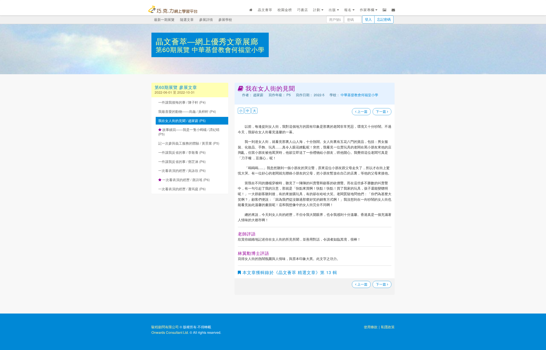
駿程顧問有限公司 (165, 326)
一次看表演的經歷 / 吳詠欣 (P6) (182, 170)
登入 (368, 19)
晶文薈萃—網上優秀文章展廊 (207, 41)
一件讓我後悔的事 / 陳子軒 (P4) (182, 102)
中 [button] (247, 110)
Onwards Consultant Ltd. (170, 332)
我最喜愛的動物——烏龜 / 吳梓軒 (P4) (187, 111)
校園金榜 (284, 9)
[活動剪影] (384, 10)
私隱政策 (388, 326)
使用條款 (371, 326)
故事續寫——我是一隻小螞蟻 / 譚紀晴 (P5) (188, 132)
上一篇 (361, 111)
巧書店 (302, 9)
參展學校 (225, 19)
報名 (348, 9)
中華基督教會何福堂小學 (228, 49)
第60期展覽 (174, 49)
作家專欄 (367, 9)
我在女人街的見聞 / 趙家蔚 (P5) (182, 120)
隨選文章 (187, 19)
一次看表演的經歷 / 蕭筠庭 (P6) (182, 188)
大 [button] (254, 110)
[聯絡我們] (393, 10)
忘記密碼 (384, 19)
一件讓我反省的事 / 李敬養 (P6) (182, 152)
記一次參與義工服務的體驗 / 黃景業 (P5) (188, 143)
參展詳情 (206, 19)
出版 (333, 9)
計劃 (317, 9)
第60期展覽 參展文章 (176, 87)
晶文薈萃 (265, 9)
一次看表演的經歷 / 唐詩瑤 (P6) (185, 179)
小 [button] (241, 110)
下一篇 (381, 111)
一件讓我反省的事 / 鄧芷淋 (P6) (182, 161)
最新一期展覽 (164, 19)
